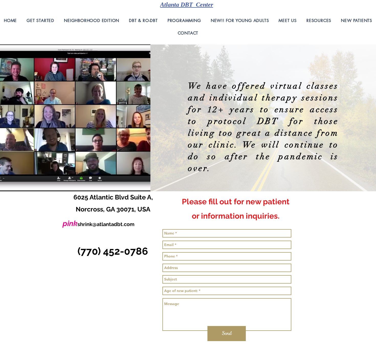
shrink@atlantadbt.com (106, 224)
